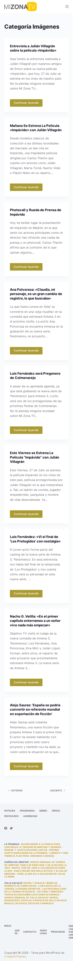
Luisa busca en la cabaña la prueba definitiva (32, 887)
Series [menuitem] (43, 810)
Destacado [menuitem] (11, 816)
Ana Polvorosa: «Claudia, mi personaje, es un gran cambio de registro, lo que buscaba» (36, 294)
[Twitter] (11, 828)
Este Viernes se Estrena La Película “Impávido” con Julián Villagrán (34, 457)
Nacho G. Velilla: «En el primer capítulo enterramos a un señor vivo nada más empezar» (35, 620)
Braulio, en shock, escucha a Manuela (29, 903)
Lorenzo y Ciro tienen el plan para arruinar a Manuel (36, 854)
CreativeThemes (15, 956)
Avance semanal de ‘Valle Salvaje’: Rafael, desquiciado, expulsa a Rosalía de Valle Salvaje (35, 899)
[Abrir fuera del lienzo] (67, 6)
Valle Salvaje (13, 883)
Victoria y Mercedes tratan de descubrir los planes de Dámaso (33, 893)
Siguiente (56, 790)
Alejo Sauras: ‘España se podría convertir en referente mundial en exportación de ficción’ (35, 709)
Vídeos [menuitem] (56, 810)
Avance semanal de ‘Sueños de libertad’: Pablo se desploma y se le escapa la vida (35, 865)
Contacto (29, 931)
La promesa (11, 844)
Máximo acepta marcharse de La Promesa (31, 851)
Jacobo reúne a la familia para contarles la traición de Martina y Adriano (32, 846)
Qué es (17, 932)
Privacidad (58, 931)
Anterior (16, 790)
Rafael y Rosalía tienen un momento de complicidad (30, 884)
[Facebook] (5, 828)
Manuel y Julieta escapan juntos (25, 850)
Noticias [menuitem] (9, 810)
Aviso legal (43, 932)
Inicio (7, 925)
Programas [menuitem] (27, 810)
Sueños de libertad (16, 862)
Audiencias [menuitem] (30, 816)
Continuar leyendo (26, 102)
